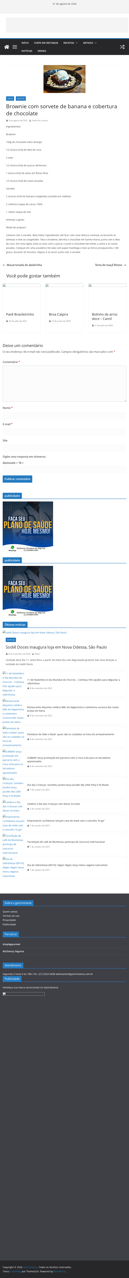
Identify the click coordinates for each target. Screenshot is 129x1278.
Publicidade (9, 924)
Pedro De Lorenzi (40, 120)
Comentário (11, 362)
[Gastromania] (7, 47)
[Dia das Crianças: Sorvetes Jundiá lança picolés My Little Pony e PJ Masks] (14, 787)
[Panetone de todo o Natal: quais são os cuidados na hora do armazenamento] (14, 736)
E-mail (8, 424)
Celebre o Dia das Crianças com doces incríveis (53, 803)
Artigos (88, 42)
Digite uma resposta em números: (24, 456)
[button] (76, 43)
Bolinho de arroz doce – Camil (104, 316)
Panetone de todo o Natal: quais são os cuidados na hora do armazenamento (70, 734)
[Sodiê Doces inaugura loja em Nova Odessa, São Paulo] (64, 632)
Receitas (68, 42)
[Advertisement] (67, 25)
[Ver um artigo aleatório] (122, 47)
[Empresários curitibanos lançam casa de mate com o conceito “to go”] (14, 823)
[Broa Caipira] (64, 286)
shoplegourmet (11, 944)
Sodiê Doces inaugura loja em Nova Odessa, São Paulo (56, 647)
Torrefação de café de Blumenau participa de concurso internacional (66, 841)
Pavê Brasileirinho (20, 314)
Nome (8, 408)
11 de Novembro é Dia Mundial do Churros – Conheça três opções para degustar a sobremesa (73, 681)
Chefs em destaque (46, 42)
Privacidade (9, 920)
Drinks (42, 50)
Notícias (27, 50)
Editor (37, 653)
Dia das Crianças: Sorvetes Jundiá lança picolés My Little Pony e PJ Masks (68, 784)
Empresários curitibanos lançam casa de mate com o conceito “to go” (66, 820)
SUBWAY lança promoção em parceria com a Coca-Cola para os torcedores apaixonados (69, 759)
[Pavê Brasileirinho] (21, 286)
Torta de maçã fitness (108, 265)
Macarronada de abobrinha (24, 265)
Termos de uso (11, 915)
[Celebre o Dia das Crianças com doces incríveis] (14, 806)
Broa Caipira (58, 314)
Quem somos (10, 911)
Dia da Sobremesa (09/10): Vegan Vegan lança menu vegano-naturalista (67, 865)
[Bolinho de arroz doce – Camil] (107, 286)
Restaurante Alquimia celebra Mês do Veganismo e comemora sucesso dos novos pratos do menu (73, 709)
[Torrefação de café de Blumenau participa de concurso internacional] (14, 844)
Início (25, 42)
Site (5, 440)
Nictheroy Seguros (13, 951)
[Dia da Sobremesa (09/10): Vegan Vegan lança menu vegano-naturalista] (14, 867)
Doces (10, 98)
